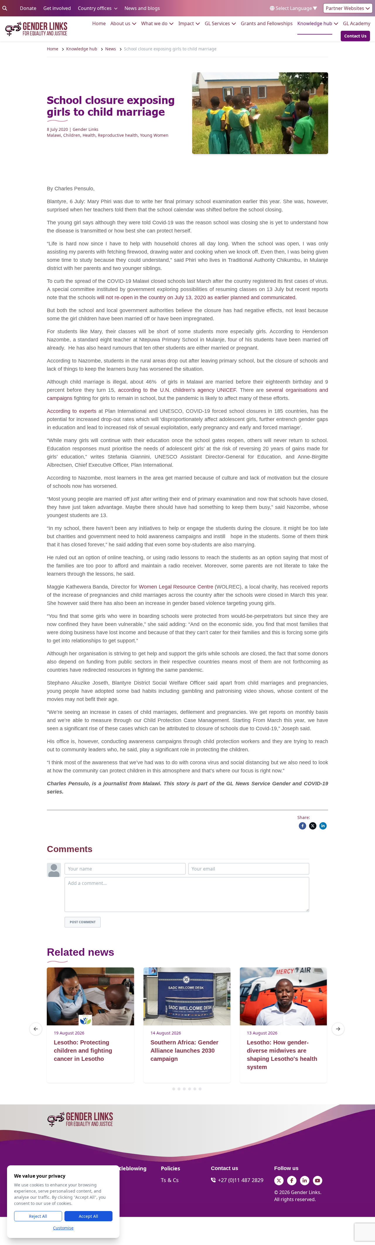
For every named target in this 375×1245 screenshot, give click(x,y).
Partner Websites (345, 8)
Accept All (88, 1216)
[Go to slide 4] (189, 1088)
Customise (63, 1228)
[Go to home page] (36, 28)
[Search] (4, 8)
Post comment (83, 922)
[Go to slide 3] (184, 1088)
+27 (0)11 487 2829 (240, 1180)
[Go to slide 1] (173, 1088)
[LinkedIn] (323, 826)
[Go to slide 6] (200, 1088)
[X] (312, 826)
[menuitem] (99, 23)
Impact (186, 23)
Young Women (154, 135)
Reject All (38, 1216)
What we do (154, 23)
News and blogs (142, 8)
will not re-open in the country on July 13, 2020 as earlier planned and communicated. (197, 297)
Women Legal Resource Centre (176, 587)
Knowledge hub (314, 23)
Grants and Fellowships (267, 23)
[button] (353, 36)
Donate (28, 8)
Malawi (54, 135)
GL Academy (356, 23)
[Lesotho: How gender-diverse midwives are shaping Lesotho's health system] (283, 996)
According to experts (71, 411)
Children (71, 135)
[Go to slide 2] (179, 1088)
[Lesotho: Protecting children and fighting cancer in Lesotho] (90, 996)
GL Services (217, 23)
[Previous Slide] (35, 1028)
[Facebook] (302, 826)
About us (120, 23)
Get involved (57, 8)
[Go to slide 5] (194, 1088)
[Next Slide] (338, 1028)
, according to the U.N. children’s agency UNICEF (175, 390)
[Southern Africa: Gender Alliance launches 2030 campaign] (186, 996)
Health (89, 135)
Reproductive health (118, 135)
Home (99, 23)
